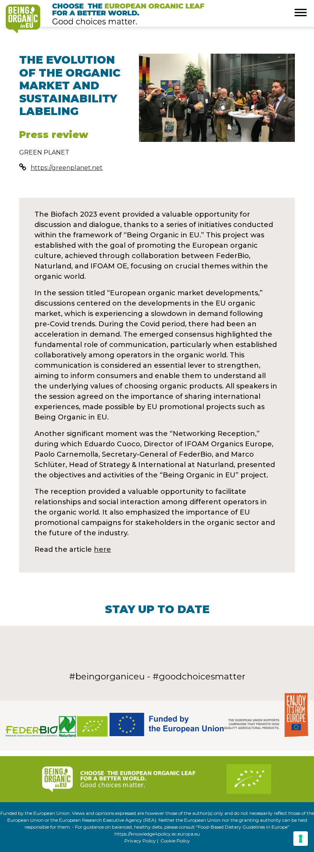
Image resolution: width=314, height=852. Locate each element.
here (102, 549)
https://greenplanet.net (67, 167)
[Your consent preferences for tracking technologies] (300, 838)
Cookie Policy (175, 841)
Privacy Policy (140, 841)
